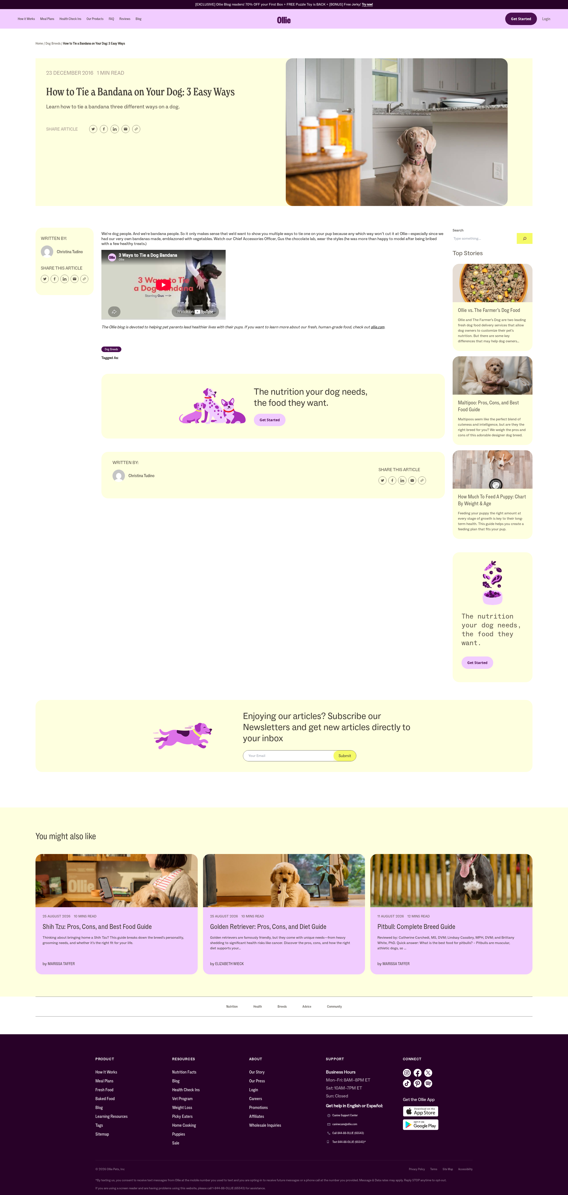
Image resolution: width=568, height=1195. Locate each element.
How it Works (26, 19)
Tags (99, 1125)
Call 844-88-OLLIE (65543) (348, 1133)
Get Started (521, 18)
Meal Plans (47, 19)
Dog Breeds (53, 43)
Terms (433, 1169)
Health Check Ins (70, 19)
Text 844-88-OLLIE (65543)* (349, 1142)
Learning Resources (111, 1116)
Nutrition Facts (184, 1072)
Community (334, 1006)
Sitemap (102, 1134)
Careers (255, 1098)
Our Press (257, 1080)
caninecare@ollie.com (344, 1124)
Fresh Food (104, 1089)
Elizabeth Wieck (229, 963)
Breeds (282, 1006)
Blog (139, 19)
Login (546, 18)
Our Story (257, 1072)
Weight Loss (182, 1107)
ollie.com (377, 327)
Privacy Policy (417, 1169)
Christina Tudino (70, 251)
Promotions (258, 1107)
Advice (306, 1006)
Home (40, 43)
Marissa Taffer (61, 963)
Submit (345, 755)
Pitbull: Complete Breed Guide (416, 926)
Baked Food (105, 1098)
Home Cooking (184, 1125)
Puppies (178, 1134)
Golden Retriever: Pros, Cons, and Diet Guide (268, 926)
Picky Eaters (182, 1116)
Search (458, 230)
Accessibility (465, 1169)
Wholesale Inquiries (265, 1125)
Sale (175, 1143)
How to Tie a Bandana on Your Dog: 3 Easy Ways (94, 43)
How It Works (106, 1072)
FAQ (111, 19)
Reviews (124, 19)
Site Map (448, 1169)
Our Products (95, 19)
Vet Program (182, 1098)
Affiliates (256, 1116)
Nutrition (232, 1006)
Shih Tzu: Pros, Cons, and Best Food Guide (97, 926)
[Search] (524, 238)
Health (257, 1006)
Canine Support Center (345, 1115)
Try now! (367, 4)
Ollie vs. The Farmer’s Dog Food (489, 310)
